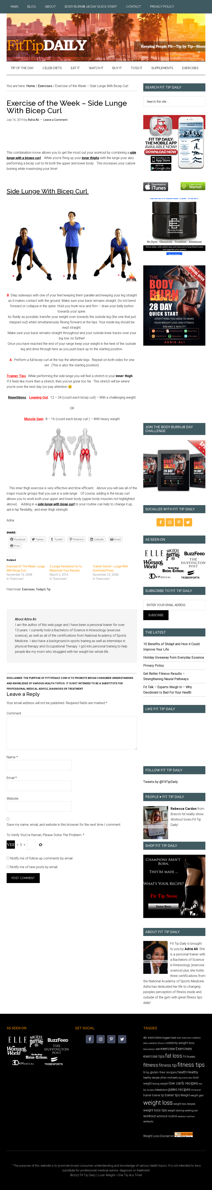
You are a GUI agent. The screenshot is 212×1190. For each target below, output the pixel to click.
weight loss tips (155, 1110)
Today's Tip (43, 589)
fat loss (173, 1056)
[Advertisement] (174, 387)
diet (157, 1049)
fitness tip (168, 1065)
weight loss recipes (184, 1103)
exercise (167, 1048)
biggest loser (169, 1037)
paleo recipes (179, 1089)
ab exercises (152, 1037)
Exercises (28, 589)
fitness (150, 1065)
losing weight (160, 1083)
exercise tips (154, 1056)
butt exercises (184, 1038)
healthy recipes (151, 1077)
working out (191, 1110)
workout (149, 1116)
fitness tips (191, 1064)
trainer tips (172, 1095)
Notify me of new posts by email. (34, 867)
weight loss (158, 1102)
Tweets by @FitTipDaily (160, 782)
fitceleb (191, 1056)
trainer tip (158, 1095)
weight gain (197, 1095)
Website (12, 799)
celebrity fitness (157, 1043)
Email (12, 778)
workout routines (186, 1116)
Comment (14, 713)
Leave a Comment (55, 119)
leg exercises (185, 1077)
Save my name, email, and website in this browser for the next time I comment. (64, 825)
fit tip (146, 1072)
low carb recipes (183, 1083)
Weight (185, 1095)
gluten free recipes (163, 1072)
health (182, 1072)
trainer (147, 1095)
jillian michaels (169, 1077)
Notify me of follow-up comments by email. (41, 858)
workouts (148, 1121)
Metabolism (161, 1089)
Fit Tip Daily (106, 34)
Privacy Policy (153, 666)
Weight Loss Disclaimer (158, 1136)
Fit (184, 1056)
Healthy (192, 1072)
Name (12, 757)
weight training (176, 1110)
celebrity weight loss (179, 1043)
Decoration (149, 1049)
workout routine (167, 1116)
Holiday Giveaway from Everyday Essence (173, 657)
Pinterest (196, 1089)
